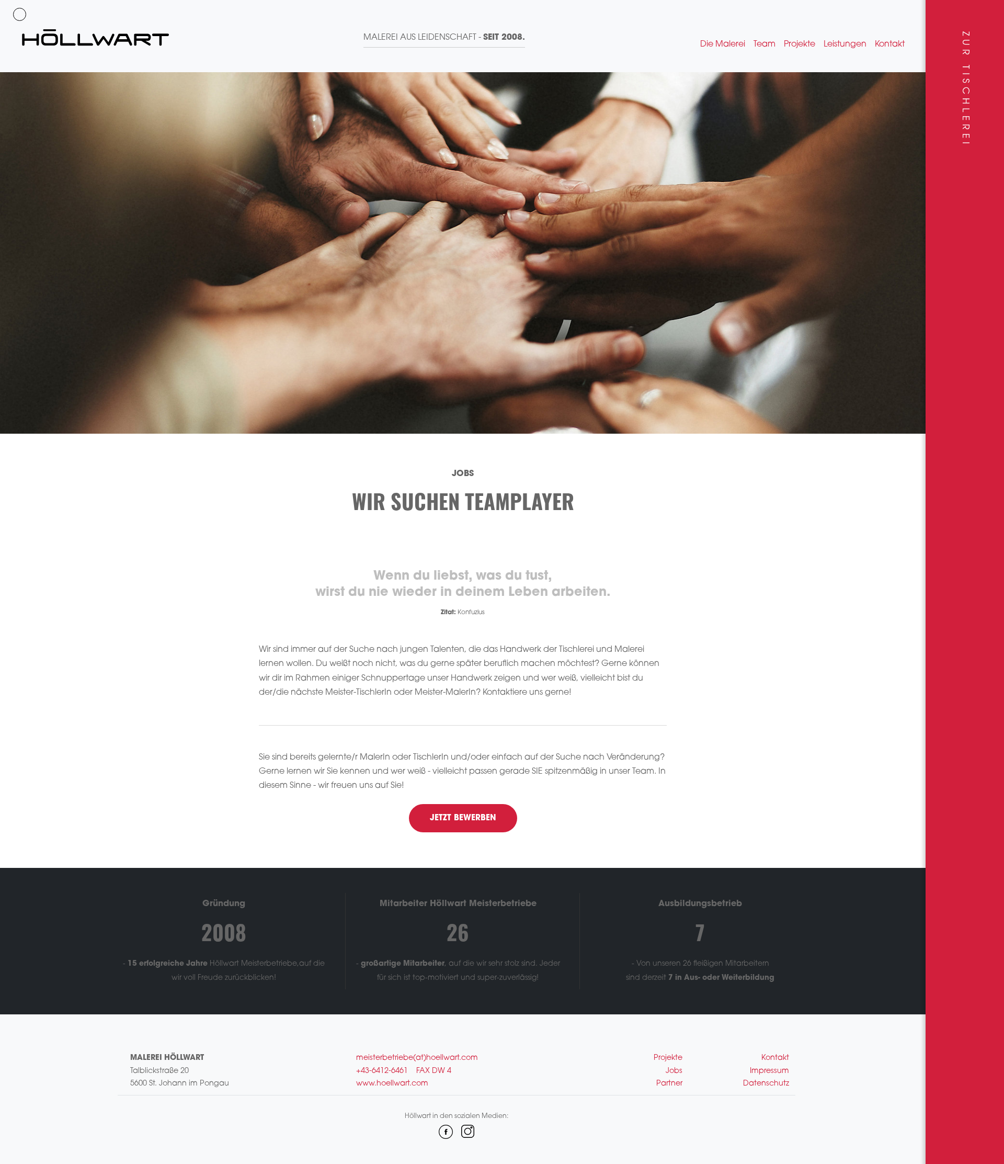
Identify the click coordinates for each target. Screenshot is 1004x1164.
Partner (669, 1084)
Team (764, 44)
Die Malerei (722, 44)
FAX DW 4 (433, 1071)
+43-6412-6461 (382, 1071)
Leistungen (845, 44)
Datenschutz (766, 1084)
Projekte (799, 44)
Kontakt (890, 44)
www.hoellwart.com (392, 1084)
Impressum (769, 1071)
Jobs (674, 1071)
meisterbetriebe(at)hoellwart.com (417, 1058)
